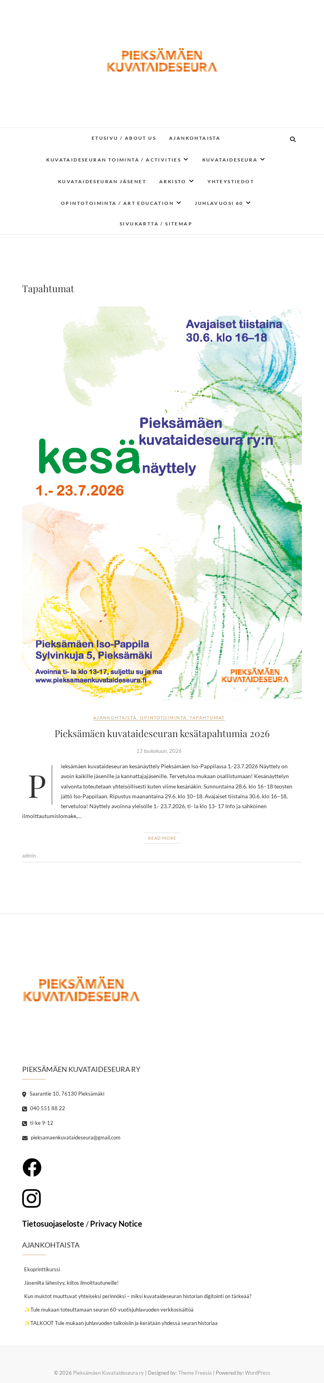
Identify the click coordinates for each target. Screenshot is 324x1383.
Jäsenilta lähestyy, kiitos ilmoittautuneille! (71, 1283)
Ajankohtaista (194, 138)
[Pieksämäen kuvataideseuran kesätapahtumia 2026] (162, 504)
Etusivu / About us (124, 138)
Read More (162, 838)
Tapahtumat (207, 717)
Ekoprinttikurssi (42, 1269)
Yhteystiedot (230, 181)
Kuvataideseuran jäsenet (102, 181)
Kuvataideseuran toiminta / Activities (113, 160)
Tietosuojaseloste (53, 1223)
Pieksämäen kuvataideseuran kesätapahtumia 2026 (162, 733)
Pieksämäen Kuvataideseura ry (108, 1373)
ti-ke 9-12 (41, 1123)
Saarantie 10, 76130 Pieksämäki (66, 1093)
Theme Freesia (195, 1373)
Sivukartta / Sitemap (156, 224)
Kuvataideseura (230, 160)
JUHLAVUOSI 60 (219, 203)
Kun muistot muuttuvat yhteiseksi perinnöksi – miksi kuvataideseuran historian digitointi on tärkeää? (137, 1296)
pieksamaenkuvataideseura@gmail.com (75, 1137)
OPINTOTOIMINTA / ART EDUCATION (117, 203)
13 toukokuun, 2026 (159, 751)
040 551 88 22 (47, 1108)
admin (29, 855)
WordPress (257, 1373)
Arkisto (172, 181)
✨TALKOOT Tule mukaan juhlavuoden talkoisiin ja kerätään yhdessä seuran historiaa (121, 1323)
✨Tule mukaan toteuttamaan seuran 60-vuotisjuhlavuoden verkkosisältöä (109, 1309)
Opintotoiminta (163, 717)
